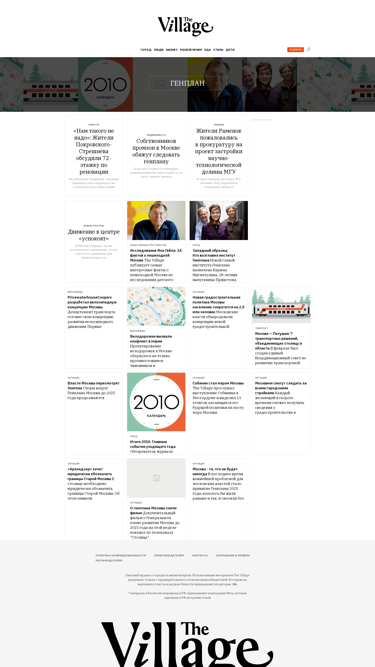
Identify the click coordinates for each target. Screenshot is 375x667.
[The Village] (187, 27)
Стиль (218, 49)
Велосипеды (75, 292)
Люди (159, 49)
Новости (93, 124)
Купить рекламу (261, 120)
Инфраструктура (94, 225)
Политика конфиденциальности (121, 555)
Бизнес (172, 49)
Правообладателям (169, 555)
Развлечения (191, 49)
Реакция (219, 124)
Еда (207, 49)
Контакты (200, 555)
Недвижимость (156, 135)
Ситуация (198, 292)
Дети (230, 49)
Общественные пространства (148, 245)
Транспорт (261, 328)
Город (146, 49)
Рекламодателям (109, 560)
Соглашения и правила (233, 555)
